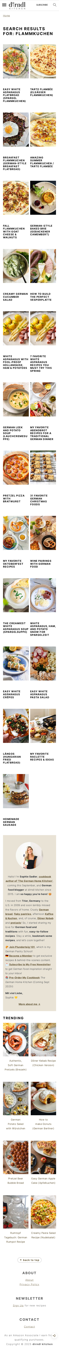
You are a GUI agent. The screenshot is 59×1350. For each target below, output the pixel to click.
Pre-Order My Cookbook (24, 977)
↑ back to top (29, 1260)
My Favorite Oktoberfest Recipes (13, 563)
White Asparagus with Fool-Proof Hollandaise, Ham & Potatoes (15, 362)
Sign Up (18, 1305)
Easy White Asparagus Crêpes (12, 694)
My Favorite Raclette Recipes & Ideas (42, 756)
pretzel (15, 922)
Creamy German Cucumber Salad (15, 296)
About (29, 1280)
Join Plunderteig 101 (22, 947)
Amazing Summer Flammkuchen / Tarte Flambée (42, 162)
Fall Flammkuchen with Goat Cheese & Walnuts (14, 231)
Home (6, 15)
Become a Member (21, 955)
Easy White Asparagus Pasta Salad (39, 694)
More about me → (29, 1004)
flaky (22, 914)
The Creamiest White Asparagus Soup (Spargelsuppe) (16, 628)
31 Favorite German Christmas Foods (39, 500)
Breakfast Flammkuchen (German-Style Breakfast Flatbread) (15, 163)
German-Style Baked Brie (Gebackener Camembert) (41, 230)
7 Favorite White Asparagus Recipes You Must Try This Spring (41, 363)
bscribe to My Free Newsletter (31, 964)
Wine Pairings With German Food (41, 563)
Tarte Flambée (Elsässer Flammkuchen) (41, 92)
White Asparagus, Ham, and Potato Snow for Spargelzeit (43, 629)
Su (10, 964)
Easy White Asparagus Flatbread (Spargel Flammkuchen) (14, 95)
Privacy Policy (29, 1284)
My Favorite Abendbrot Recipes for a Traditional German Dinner (42, 433)
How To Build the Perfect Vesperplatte (41, 296)
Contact (29, 1326)
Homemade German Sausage (11, 822)
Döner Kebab (45, 918)
